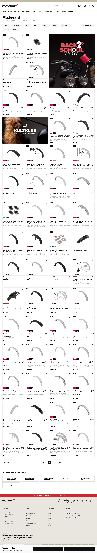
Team (49, 518)
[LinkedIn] (90, 500)
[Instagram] (82, 500)
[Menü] (11, 545)
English (93, 1)
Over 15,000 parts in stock (26, 0)
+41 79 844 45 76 (9, 524)
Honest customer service (43, 0)
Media (49, 525)
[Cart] (93, 6)
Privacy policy (27, 550)
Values (49, 513)
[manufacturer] (11, 479)
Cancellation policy (31, 523)
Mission (50, 528)
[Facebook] (77, 500)
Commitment (51, 521)
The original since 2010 (9, 0)
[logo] (10, 5)
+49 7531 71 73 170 (10, 521)
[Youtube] (73, 500)
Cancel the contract (31, 521)
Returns (28, 518)
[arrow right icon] (60, 462)
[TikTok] (86, 500)
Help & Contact (30, 516)
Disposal (28, 525)
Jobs (49, 523)
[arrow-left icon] (43, 462)
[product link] (14, 47)
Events (49, 516)
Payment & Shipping (31, 511)
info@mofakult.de (9, 519)
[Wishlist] (89, 6)
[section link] (71, 11)
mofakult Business (31, 513)
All (11, 485)
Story (49, 511)
